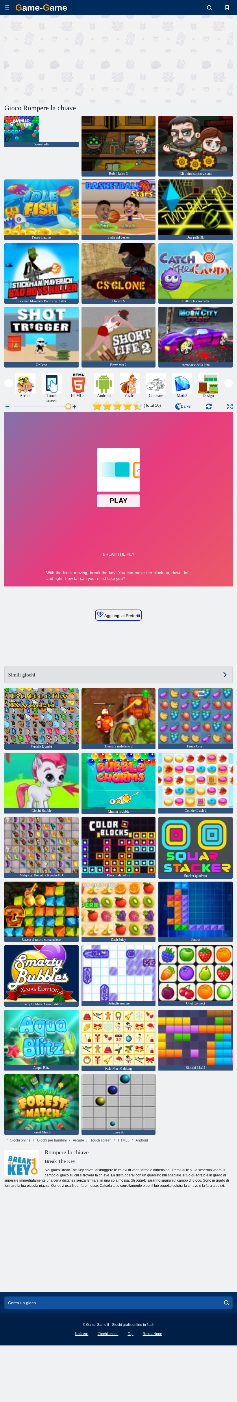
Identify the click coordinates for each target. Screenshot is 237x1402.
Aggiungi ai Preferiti (121, 615)
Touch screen (101, 1140)
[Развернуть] (230, 406)
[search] (226, 1302)
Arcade (78, 1140)
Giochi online (20, 1140)
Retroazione (152, 1334)
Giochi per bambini (51, 1140)
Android (141, 1140)
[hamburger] (7, 7)
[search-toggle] (209, 7)
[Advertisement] (61, 58)
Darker (186, 406)
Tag (131, 1334)
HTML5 (123, 1140)
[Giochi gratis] (41, 7)
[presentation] (8, 383)
